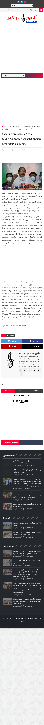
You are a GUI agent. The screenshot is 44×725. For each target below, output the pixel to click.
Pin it (14, 346)
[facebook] (18, 2)
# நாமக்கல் (10, 335)
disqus (21, 391)
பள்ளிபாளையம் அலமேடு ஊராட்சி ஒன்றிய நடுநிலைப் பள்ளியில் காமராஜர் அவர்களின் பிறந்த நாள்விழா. (27, 601)
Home (4, 126)
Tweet (14, 341)
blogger (8, 391)
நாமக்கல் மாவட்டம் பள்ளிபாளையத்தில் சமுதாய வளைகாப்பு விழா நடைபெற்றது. (27, 552)
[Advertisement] (22, 49)
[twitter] (22, 2)
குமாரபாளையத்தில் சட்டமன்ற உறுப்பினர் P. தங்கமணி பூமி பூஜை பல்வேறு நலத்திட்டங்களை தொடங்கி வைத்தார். (27, 495)
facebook (35, 391)
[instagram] (25, 2)
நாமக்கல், (29, 150)
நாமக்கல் (37, 10)
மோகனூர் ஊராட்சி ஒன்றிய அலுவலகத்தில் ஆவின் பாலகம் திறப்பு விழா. (27, 533)
